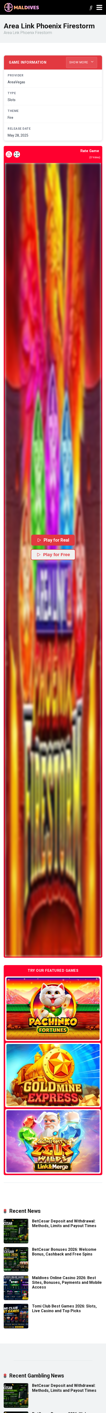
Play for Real (57, 540)
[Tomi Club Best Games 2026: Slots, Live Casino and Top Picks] (16, 1327)
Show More (79, 62)
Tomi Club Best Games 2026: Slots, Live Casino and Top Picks (64, 1308)
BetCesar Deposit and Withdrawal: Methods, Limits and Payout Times (64, 1223)
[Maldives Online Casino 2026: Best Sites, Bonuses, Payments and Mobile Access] (16, 1298)
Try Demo (53, 1008)
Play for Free (56, 554)
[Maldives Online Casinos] (22, 6)
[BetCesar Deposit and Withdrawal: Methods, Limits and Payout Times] (16, 1242)
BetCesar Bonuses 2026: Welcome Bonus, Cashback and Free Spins (64, 1251)
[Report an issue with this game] (9, 154)
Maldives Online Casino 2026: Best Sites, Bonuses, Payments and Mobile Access (67, 1282)
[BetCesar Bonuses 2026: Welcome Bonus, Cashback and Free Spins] (16, 1270)
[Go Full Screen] (17, 154)
